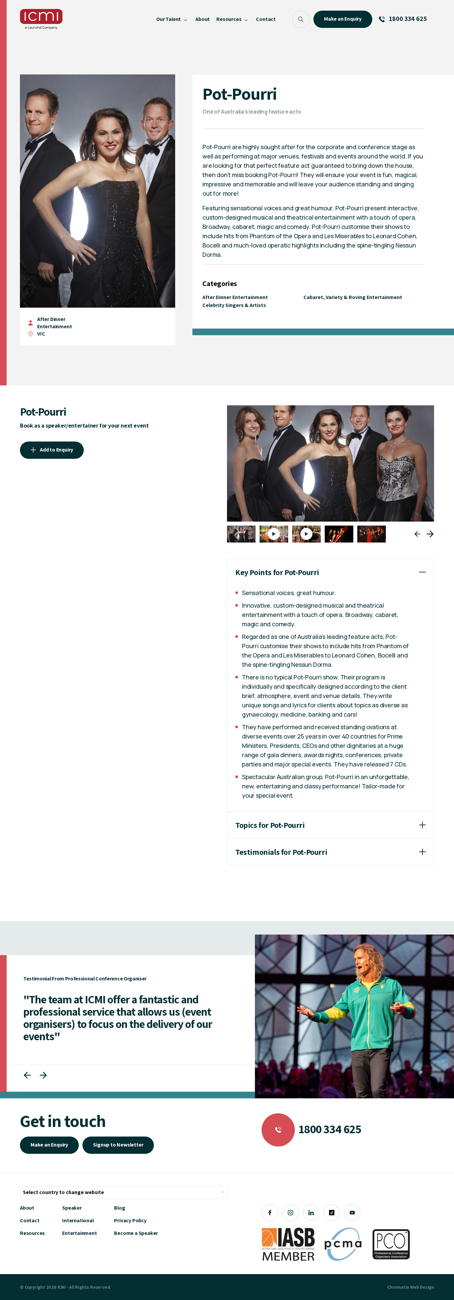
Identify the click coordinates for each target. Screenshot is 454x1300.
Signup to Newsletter (118, 1144)
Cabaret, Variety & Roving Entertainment (352, 297)
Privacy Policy (130, 1220)
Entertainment (79, 1233)
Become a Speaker (136, 1233)
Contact (30, 1220)
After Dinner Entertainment (54, 323)
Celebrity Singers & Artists (234, 305)
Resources (32, 1233)
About (27, 1207)
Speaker (72, 1207)
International (77, 1220)
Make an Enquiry (49, 1144)
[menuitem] (172, 19)
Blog (119, 1207)
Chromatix (398, 1287)
